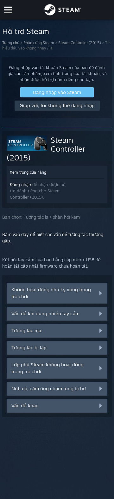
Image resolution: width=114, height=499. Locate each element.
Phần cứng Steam (38, 42)
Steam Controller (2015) (79, 42)
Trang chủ (10, 42)
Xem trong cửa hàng (28, 172)
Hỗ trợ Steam (25, 31)
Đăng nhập (20, 184)
